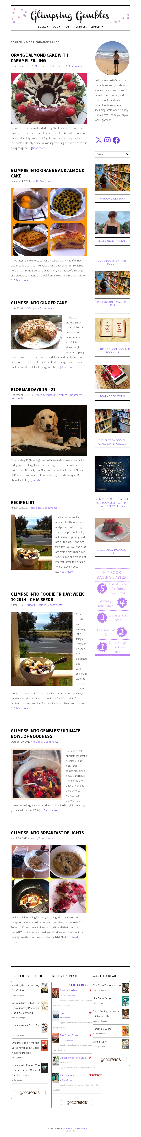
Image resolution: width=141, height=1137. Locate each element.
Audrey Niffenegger (102, 990)
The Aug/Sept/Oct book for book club (112, 350)
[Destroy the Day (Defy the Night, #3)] (55, 997)
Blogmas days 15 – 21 (33, 389)
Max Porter (66, 1018)
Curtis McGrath (67, 1062)
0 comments (48, 181)
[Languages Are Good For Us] (44, 1032)
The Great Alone (69, 1035)
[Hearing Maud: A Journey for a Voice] (44, 992)
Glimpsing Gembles (76, 1128)
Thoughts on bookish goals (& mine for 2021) (112, 441)
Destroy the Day (68, 990)
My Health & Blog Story (112, 241)
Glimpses (81, 26)
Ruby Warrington (20, 1018)
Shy (62, 1013)
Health (68, 26)
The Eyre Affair (68, 1075)
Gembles (95, 26)
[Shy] (55, 1020)
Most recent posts (45, 66)
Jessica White (19, 995)
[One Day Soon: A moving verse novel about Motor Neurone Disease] (44, 1049)
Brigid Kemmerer (68, 995)
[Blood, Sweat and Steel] (55, 1064)
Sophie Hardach (20, 1035)
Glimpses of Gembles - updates (60, 394)
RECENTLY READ (77, 985)
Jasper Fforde (67, 1080)
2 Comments (74, 66)
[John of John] (125, 1048)
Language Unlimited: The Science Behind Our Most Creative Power (26, 1070)
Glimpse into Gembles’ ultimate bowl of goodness (45, 733)
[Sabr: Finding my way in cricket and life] (125, 1018)
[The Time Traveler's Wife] (125, 991)
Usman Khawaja (101, 1021)
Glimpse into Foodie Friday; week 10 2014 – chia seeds (47, 596)
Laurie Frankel (100, 1034)
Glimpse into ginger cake (39, 303)
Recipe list (35, 507)
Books (42, 26)
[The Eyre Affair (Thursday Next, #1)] (55, 1082)
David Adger (18, 1080)
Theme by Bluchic (70, 1131)
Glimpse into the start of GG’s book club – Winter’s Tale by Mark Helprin (112, 502)
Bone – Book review (112, 396)
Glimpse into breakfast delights (47, 833)
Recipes (60, 66)
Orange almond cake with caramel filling (39, 57)
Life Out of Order (102, 998)
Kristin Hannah (67, 1040)
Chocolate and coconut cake (112, 551)
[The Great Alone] (55, 1042)
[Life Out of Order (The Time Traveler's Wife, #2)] (125, 1005)
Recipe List (23, 502)
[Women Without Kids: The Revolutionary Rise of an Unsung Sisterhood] (44, 1009)
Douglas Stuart (100, 1046)
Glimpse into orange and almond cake (47, 173)
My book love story (112, 198)
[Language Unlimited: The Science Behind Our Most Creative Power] (44, 1071)
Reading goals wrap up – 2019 (112, 303)
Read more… (40, 148)
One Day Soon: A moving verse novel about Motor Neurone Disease (25, 1047)
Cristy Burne (18, 1057)
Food (55, 26)
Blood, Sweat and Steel (73, 1057)
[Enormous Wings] (125, 1035)
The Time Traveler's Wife (107, 985)
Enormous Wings (102, 1028)
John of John (100, 1041)
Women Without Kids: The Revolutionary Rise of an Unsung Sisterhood (26, 1008)
